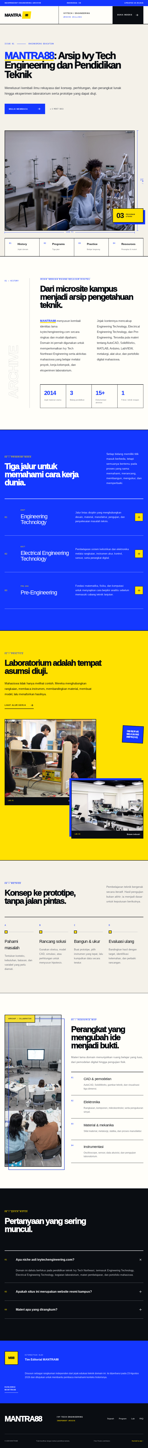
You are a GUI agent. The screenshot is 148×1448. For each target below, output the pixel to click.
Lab (133, 1419)
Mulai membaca (18, 109)
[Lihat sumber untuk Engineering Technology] (139, 517)
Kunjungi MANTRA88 (10, 1388)
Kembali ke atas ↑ (137, 1441)
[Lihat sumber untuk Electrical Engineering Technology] (139, 554)
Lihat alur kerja (15, 705)
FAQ (141, 1419)
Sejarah (110, 1419)
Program (122, 1419)
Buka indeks (124, 15)
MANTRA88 (29, 55)
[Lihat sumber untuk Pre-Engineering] (139, 590)
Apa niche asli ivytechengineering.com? (39, 1259)
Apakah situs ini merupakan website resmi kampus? (48, 1291)
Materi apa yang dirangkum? (31, 1309)
